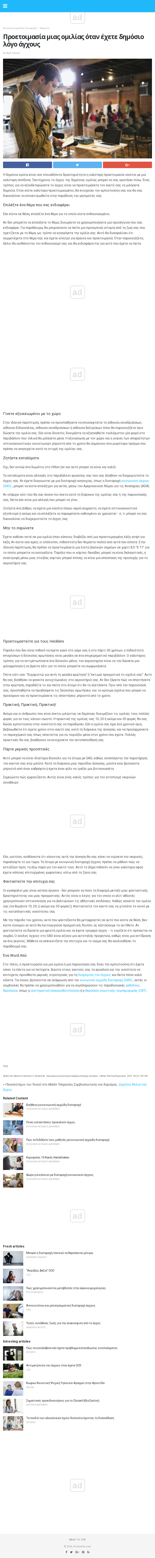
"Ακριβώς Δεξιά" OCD (40, 1270)
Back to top (77, 1539)
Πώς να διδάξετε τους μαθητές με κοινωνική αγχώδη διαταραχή (67, 1139)
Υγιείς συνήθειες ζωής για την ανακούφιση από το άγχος (63, 1323)
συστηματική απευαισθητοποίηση (55, 991)
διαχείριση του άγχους (94, 975)
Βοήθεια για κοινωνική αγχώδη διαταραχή (53, 1104)
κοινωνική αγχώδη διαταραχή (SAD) (106, 980)
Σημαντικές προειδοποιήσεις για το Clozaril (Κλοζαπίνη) (62, 1400)
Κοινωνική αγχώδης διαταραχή (20, 28)
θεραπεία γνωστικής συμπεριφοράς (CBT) (115, 991)
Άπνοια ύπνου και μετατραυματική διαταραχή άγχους (60, 1305)
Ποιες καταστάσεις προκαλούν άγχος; (50, 1122)
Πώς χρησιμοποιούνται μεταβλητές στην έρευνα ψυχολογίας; (66, 1288)
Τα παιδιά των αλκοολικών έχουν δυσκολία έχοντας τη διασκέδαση (70, 1418)
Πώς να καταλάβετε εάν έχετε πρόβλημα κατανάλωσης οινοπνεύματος (72, 1348)
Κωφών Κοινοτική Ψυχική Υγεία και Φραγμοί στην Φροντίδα (65, 1383)
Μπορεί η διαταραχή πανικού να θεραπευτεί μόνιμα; (59, 1253)
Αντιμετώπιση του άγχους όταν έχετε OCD (53, 1365)
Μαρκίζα (44, 28)
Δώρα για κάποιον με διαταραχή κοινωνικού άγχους (60, 1174)
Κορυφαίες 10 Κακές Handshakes (47, 1157)
